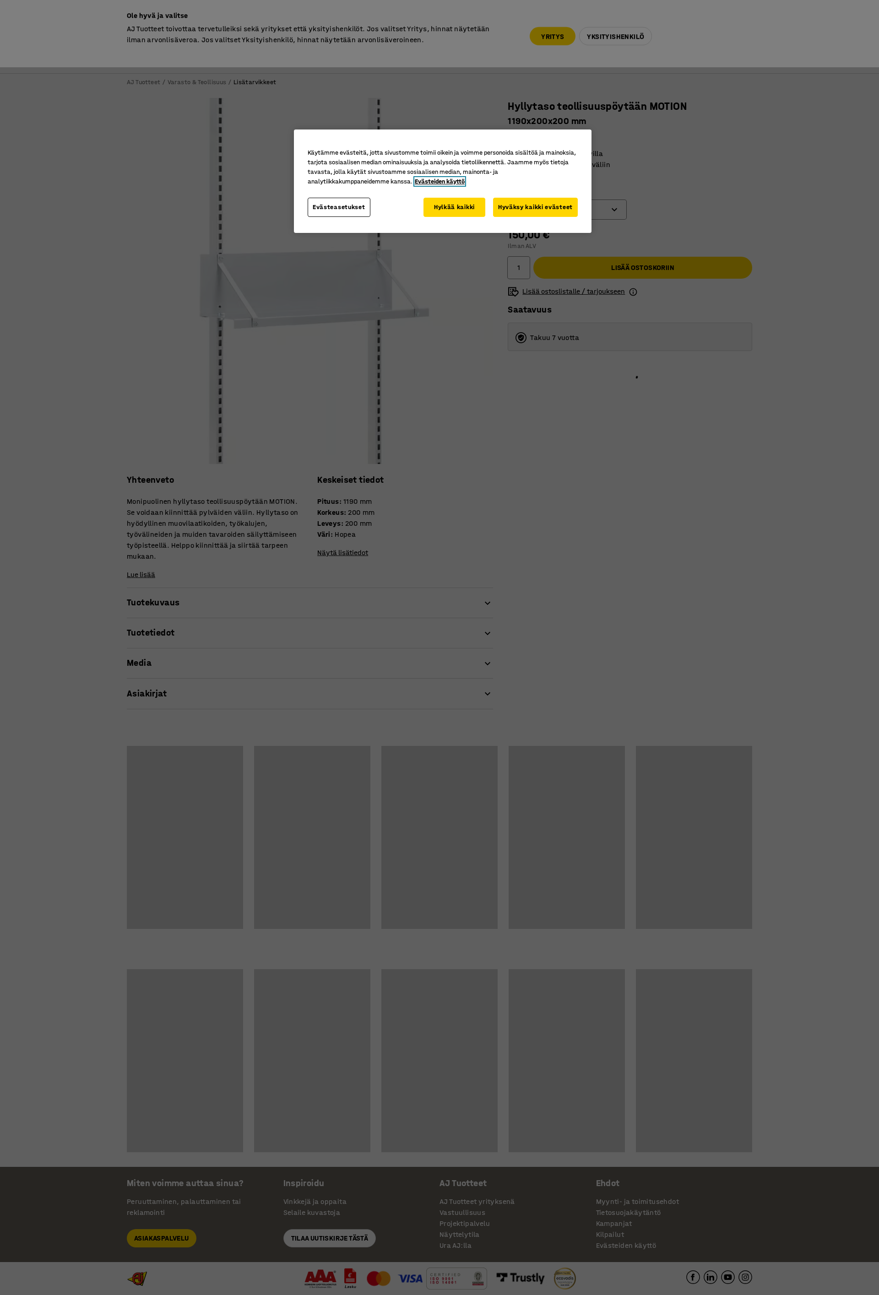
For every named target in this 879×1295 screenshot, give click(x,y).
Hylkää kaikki (454, 207)
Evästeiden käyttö (440, 181)
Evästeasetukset (339, 207)
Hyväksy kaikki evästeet (535, 207)
